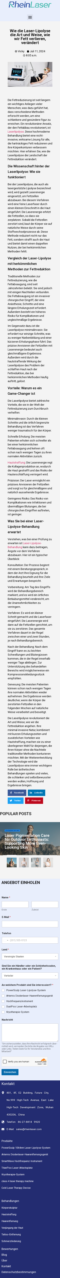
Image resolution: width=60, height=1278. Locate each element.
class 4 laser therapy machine (18, 1181)
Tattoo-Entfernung (11, 1234)
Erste (4, 909)
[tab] (12, 863)
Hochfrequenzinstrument (19, 1001)
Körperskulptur (9, 1207)
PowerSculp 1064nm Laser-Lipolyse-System (26, 1147)
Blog (4, 1254)
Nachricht (7, 1019)
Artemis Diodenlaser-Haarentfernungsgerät (29, 995)
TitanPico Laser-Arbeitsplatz (17, 1167)
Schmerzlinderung (11, 1241)
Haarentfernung (10, 1221)
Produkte (7, 1141)
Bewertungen (10, 1249)
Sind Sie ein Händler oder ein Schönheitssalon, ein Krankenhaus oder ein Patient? (29, 967)
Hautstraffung (16, 462)
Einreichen (10, 1072)
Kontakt (6, 1266)
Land (5, 949)
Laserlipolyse (16, 131)
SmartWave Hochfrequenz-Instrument (22, 1161)
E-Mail (6, 917)
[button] (30, 17)
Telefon (6, 933)
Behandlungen (10, 1201)
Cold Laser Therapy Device (16, 1187)
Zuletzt (35, 909)
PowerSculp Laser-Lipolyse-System (26, 990)
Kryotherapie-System (17, 1012)
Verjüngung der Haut (12, 830)
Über (4, 1260)
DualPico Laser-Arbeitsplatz (21, 1006)
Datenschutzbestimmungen (19, 1272)
